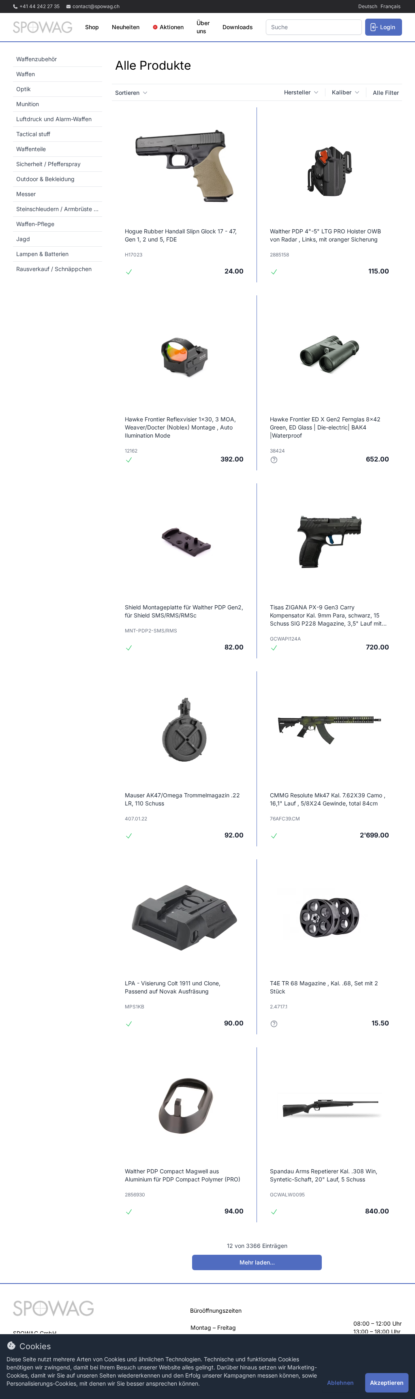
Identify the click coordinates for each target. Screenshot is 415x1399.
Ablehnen (340, 1382)
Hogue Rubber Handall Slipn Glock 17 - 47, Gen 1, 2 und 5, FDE (181, 235)
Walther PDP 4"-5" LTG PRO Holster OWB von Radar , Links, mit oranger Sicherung (325, 235)
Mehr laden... (257, 1262)
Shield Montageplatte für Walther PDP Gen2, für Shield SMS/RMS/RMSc (184, 611)
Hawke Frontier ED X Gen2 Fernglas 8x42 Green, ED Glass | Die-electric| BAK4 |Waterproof (325, 427)
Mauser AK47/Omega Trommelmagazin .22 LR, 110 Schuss (182, 799)
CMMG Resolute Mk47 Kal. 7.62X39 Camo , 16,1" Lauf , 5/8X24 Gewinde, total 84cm (327, 799)
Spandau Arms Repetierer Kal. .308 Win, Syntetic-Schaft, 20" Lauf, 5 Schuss (323, 1175)
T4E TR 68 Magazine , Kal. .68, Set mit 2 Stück (324, 987)
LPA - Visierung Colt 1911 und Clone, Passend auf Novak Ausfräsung (172, 987)
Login (387, 26)
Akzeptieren (387, 1382)
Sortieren (127, 92)
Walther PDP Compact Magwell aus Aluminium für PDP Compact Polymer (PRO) (182, 1175)
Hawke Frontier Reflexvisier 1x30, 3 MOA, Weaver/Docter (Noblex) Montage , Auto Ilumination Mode (180, 427)
